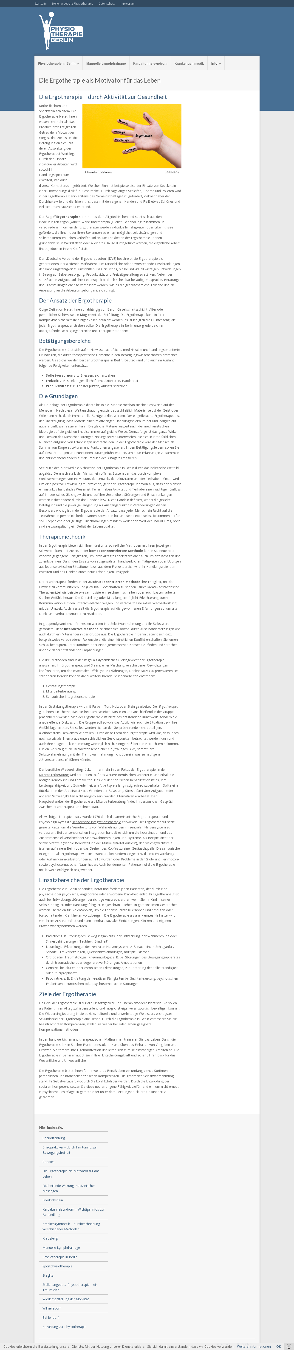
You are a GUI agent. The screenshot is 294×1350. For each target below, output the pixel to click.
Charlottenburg (53, 1138)
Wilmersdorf (51, 1308)
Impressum (127, 4)
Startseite (40, 4)
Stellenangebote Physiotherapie (72, 4)
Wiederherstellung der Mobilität (65, 1299)
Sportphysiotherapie (57, 1266)
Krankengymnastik (189, 63)
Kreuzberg (50, 1238)
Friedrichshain (52, 1200)
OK (278, 1346)
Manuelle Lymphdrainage (106, 63)
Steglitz (47, 1275)
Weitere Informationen (254, 1346)
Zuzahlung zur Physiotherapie (64, 1326)
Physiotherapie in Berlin (58, 63)
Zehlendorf (50, 1317)
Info (216, 63)
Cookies (48, 1162)
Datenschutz (107, 4)
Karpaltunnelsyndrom (150, 63)
